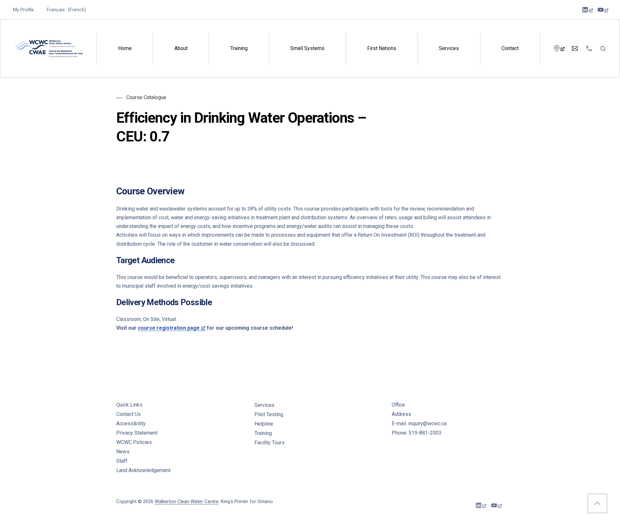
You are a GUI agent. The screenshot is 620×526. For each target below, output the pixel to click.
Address (401, 414)
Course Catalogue (146, 97)
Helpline (263, 424)
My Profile (23, 10)
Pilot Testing (268, 414)
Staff (122, 461)
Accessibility (131, 423)
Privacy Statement (137, 433)
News (122, 452)
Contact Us (128, 414)
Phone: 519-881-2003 (416, 433)
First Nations (381, 48)
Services (449, 48)
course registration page (169, 328)
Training (239, 48)
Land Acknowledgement (143, 470)
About (181, 48)
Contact (510, 48)
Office (398, 405)
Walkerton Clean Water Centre (187, 501)
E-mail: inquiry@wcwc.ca (419, 423)
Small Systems (307, 48)
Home (125, 48)
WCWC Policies (134, 442)
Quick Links (129, 405)
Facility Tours (269, 442)
